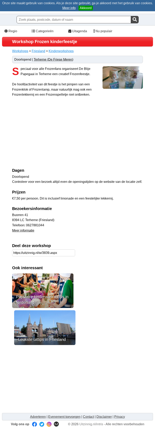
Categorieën (44, 31)
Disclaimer (104, 416)
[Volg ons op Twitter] (41, 424)
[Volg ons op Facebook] (34, 424)
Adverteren (38, 416)
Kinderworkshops (61, 51)
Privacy (119, 416)
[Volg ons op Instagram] (49, 424)
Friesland (38, 51)
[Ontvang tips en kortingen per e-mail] (56, 424)
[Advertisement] (46, 134)
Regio (12, 31)
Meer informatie (23, 230)
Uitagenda (79, 31)
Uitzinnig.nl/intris (91, 424)
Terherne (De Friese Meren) (53, 59)
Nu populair (103, 31)
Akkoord (86, 8)
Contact (88, 416)
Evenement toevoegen (64, 416)
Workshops (20, 51)
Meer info (69, 8)
